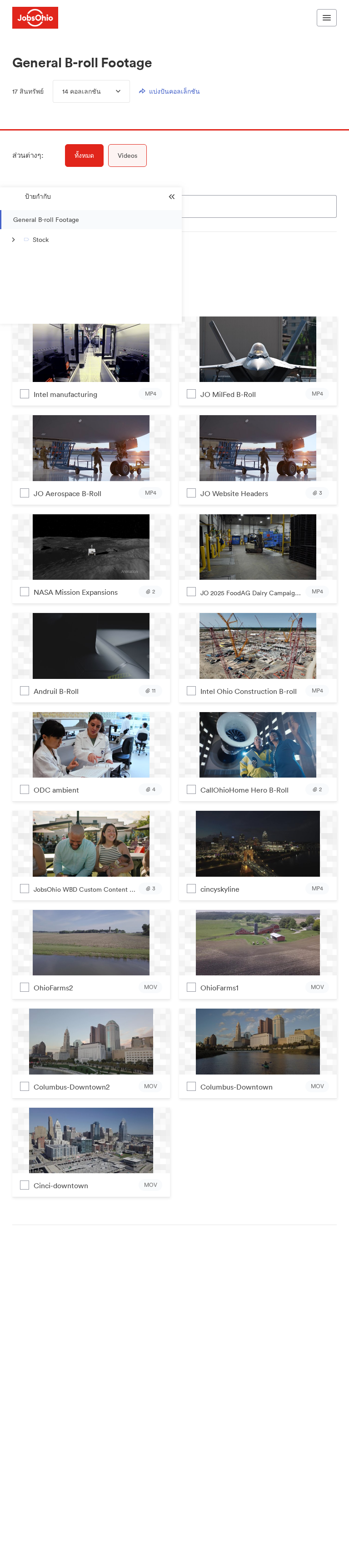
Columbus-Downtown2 (72, 1086)
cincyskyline (219, 889)
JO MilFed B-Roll (228, 394)
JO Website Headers (234, 493)
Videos (127, 155)
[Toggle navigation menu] (327, 17)
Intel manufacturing (65, 394)
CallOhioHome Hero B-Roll (244, 789)
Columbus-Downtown (236, 1086)
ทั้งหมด (84, 155)
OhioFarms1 (219, 987)
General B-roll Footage (46, 220)
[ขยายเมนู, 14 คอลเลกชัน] (110, 91)
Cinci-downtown (61, 1185)
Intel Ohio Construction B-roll (248, 691)
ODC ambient (56, 789)
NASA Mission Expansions (76, 592)
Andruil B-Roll (56, 691)
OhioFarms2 (53, 987)
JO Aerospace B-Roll (67, 493)
